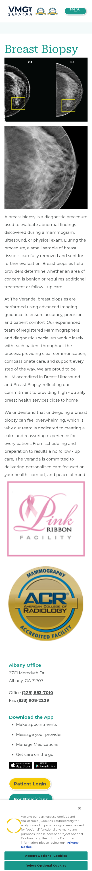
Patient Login (30, 784)
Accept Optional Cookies (46, 855)
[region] (46, 835)
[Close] (79, 808)
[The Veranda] (32, 10)
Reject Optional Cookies (46, 865)
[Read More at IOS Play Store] (20, 765)
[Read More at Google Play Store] (45, 765)
